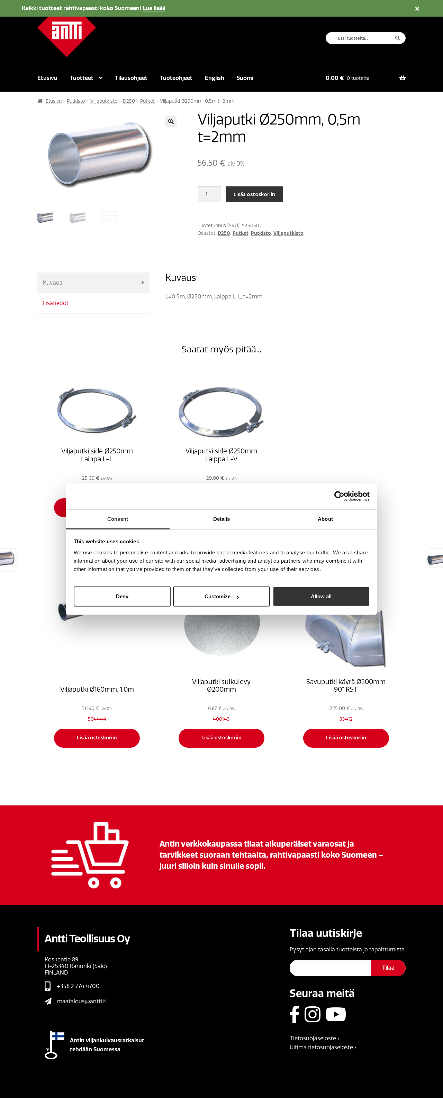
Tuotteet (81, 78)
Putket (147, 101)
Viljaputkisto (104, 101)
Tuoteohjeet (176, 78)
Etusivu (47, 78)
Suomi (245, 78)
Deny (122, 596)
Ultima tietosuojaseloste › (323, 1047)
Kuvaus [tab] (52, 282)
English (214, 78)
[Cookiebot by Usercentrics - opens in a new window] (339, 496)
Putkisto (76, 101)
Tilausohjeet (131, 78)
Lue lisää (154, 8)
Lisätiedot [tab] (56, 303)
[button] (171, 121)
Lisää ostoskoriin (254, 194)
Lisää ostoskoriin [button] (97, 738)
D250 (129, 101)
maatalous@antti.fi (82, 1001)
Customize (217, 596)
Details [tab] (221, 519)
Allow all (321, 596)
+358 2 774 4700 (78, 986)
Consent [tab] (117, 519)
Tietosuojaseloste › (314, 1038)
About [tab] (325, 519)
